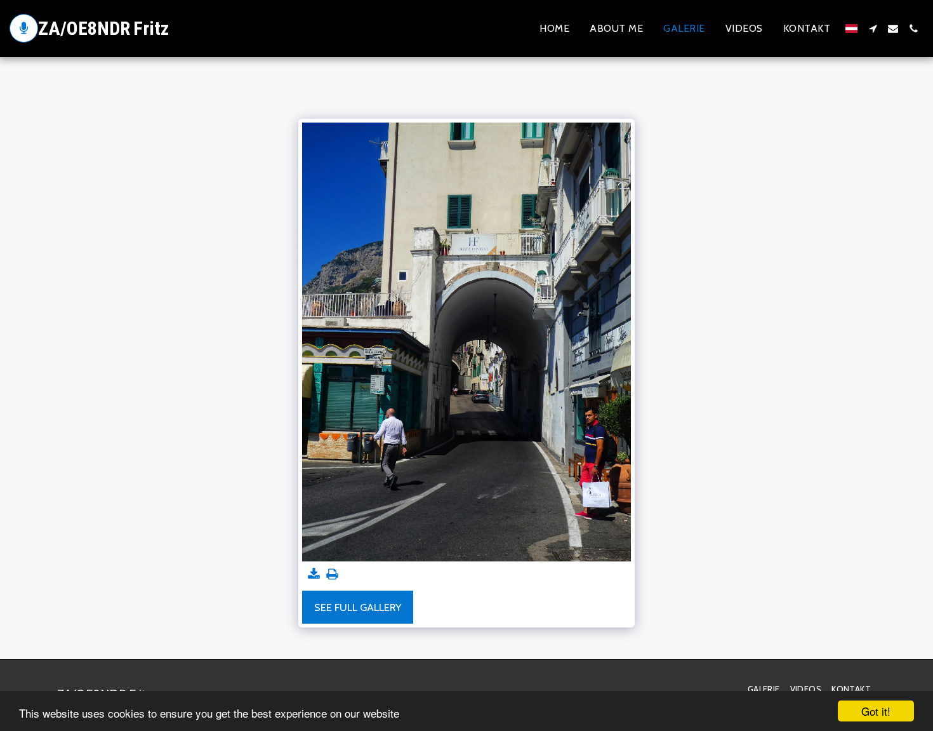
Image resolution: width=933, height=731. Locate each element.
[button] (872, 28)
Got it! (875, 711)
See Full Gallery (357, 607)
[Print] (332, 575)
